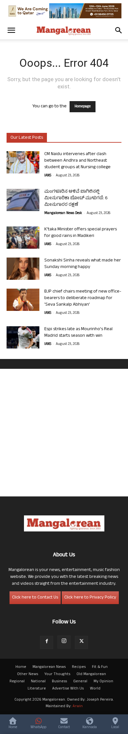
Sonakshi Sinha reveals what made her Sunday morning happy (82, 264)
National (38, 682)
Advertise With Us (68, 689)
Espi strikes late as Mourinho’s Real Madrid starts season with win (78, 333)
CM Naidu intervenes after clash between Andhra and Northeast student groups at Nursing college (77, 161)
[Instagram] (64, 642)
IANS (47, 176)
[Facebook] (46, 642)
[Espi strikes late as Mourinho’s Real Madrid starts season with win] (23, 337)
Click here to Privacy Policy (90, 597)
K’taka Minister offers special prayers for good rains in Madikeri (80, 233)
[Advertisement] (64, 432)
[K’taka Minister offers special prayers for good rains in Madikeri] (23, 237)
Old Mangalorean (91, 674)
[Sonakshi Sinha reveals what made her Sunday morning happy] (23, 269)
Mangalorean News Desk (63, 213)
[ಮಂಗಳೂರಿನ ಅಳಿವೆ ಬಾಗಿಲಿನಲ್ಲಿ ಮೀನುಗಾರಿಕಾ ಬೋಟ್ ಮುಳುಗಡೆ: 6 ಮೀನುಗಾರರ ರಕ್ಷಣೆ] (23, 200)
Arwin (78, 706)
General (80, 682)
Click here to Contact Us (35, 597)
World (95, 689)
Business (59, 682)
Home (20, 667)
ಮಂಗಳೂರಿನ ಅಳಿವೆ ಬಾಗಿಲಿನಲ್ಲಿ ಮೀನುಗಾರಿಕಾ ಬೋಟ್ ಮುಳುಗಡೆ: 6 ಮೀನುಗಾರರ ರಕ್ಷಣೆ (76, 198)
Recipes (79, 667)
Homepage (83, 107)
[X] (81, 642)
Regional (17, 682)
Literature (37, 689)
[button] (11, 30)
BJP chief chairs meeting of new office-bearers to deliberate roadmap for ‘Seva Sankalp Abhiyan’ (82, 298)
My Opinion (103, 682)
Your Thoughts (57, 674)
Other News (27, 674)
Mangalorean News (49, 667)
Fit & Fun (100, 667)
